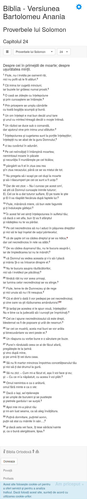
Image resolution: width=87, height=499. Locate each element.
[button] (34, 51)
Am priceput (69, 484)
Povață (7, 470)
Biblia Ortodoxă (18, 451)
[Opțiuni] (7, 51)
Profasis (8, 478)
